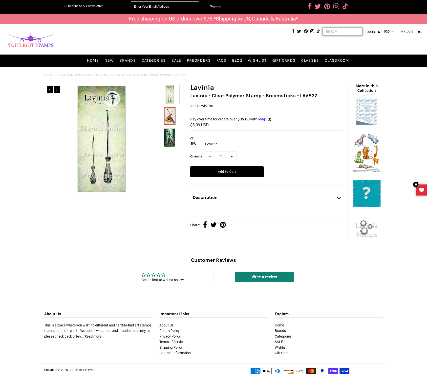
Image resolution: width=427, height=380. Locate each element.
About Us (166, 325)
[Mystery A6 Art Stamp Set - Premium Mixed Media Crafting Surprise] (366, 206)
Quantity (196, 156)
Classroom (337, 60)
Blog (237, 60)
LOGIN (371, 32)
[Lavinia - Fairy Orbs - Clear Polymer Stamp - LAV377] (366, 240)
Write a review (264, 277)
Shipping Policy (171, 347)
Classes (310, 60)
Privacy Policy (170, 336)
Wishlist (257, 60)
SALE (176, 60)
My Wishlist (421, 190)
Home (93, 60)
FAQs (221, 60)
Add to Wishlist (201, 106)
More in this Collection (367, 88)
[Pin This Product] (223, 225)
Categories (154, 60)
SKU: (193, 143)
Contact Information (175, 353)
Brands (127, 60)
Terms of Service (171, 342)
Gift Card (282, 353)
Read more (93, 336)
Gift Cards (284, 60)
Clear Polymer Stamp (75, 75)
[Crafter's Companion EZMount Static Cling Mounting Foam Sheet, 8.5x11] (366, 124)
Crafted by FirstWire (82, 370)
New (109, 60)
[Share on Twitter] (213, 225)
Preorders (199, 60)
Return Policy (169, 331)
